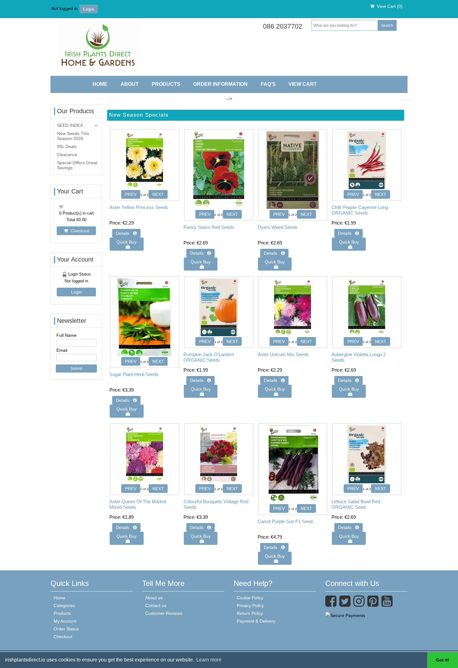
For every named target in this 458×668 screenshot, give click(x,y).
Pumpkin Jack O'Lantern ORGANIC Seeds (209, 357)
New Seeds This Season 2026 (73, 136)
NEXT (158, 194)
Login (88, 9)
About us (154, 597)
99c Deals (67, 146)
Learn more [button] (209, 659)
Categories (64, 605)
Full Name (66, 335)
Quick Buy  (126, 244)
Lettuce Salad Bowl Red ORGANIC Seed (356, 504)
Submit (76, 368)
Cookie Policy (250, 597)
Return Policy (250, 613)
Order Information (220, 84)
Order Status (66, 628)
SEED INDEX (70, 125)
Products (166, 84)
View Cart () (388, 6)
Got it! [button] (442, 659)
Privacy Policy (250, 605)
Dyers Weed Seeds (278, 227)
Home (100, 84)
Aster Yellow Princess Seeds (138, 207)
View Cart (303, 84)
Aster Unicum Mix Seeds (283, 354)
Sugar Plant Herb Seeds (134, 374)
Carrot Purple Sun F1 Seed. (286, 521)
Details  (126, 233)
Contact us (155, 605)
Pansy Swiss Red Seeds (209, 227)
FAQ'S (268, 84)
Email (61, 350)
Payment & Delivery (256, 621)
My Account (65, 621)
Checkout (78, 231)
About (130, 84)
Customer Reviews (163, 613)
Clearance (67, 154)
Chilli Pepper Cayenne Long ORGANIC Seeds (360, 210)
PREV (130, 194)
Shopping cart (80, 206)
